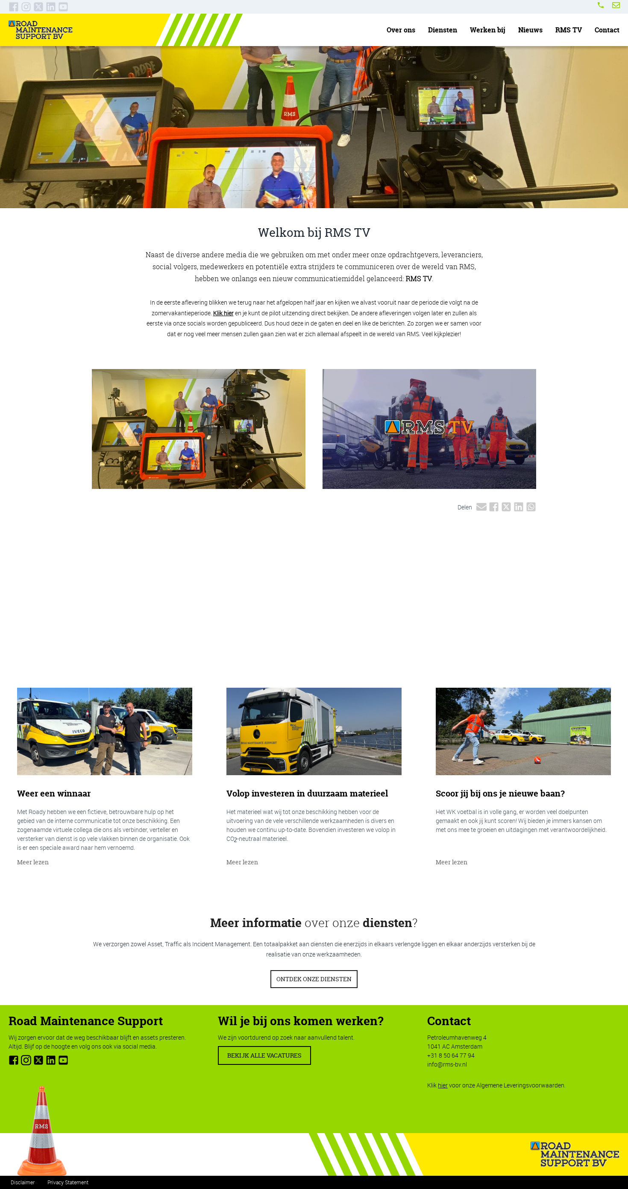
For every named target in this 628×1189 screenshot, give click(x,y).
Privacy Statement (67, 1182)
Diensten (442, 30)
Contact (607, 30)
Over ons (401, 30)
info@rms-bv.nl (447, 1064)
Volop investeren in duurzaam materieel (307, 793)
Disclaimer (23, 1182)
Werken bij (487, 30)
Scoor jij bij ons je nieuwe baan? (500, 793)
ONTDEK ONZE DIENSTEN (314, 979)
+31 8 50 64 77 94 (451, 1055)
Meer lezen (33, 862)
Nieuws (530, 30)
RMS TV (568, 30)
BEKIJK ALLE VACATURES (264, 1055)
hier (443, 1085)
